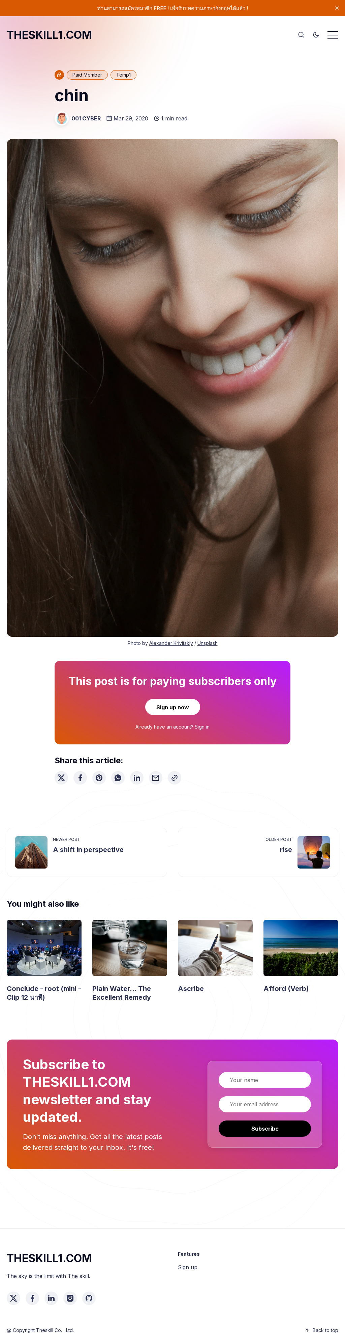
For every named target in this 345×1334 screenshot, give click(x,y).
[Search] (301, 35)
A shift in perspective (88, 850)
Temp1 (123, 75)
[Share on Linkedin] (137, 778)
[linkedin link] (51, 1298)
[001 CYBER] (62, 118)
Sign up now (172, 707)
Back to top (325, 1330)
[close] (337, 8)
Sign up (187, 1267)
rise (286, 850)
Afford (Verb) (286, 989)
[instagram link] (70, 1298)
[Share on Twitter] (61, 778)
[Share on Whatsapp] (118, 778)
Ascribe (191, 989)
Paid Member (87, 75)
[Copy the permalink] (174, 778)
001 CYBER (86, 118)
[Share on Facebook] (80, 778)
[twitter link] (13, 1298)
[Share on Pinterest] (99, 778)
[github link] (89, 1298)
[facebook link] (32, 1298)
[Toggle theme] (316, 35)
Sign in (202, 727)
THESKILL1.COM (49, 34)
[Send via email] (155, 778)
